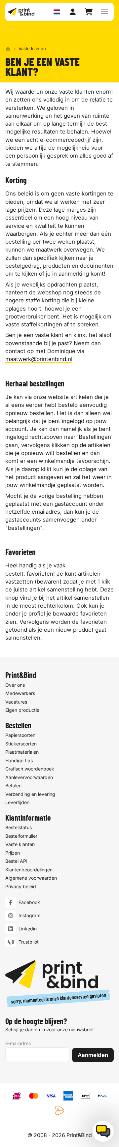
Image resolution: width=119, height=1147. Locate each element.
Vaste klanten (20, 844)
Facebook (29, 902)
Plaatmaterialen (22, 752)
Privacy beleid (20, 886)
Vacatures (16, 702)
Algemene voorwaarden (31, 878)
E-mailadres (18, 1043)
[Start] (8, 48)
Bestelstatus (18, 827)
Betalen (13, 785)
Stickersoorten (21, 743)
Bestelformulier (21, 836)
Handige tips (19, 760)
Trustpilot (29, 942)
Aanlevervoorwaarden (29, 777)
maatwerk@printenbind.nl (38, 359)
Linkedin (28, 928)
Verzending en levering (30, 794)
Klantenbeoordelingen (29, 869)
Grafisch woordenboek (29, 768)
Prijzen (12, 853)
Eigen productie (22, 710)
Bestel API (16, 861)
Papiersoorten (20, 735)
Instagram (29, 915)
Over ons (15, 685)
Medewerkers (20, 693)
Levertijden (17, 802)
